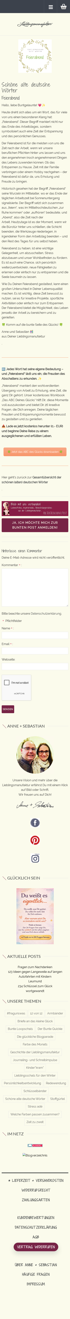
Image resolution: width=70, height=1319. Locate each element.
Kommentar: (12, 565)
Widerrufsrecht (36, 1190)
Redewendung (56, 1083)
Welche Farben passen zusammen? (35, 1114)
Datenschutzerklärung (46, 613)
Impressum (36, 1284)
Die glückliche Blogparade (35, 1036)
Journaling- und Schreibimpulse (35, 1060)
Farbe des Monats (35, 1044)
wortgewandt (35, 991)
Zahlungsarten (36, 1199)
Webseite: (8, 659)
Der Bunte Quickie (50, 1029)
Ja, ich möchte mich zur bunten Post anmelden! (35, 525)
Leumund (35, 981)
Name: (8, 628)
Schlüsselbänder (35, 1091)
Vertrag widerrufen (36, 1246)
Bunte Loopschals (20, 1029)
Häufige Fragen (35, 1274)
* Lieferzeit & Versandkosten (36, 1180)
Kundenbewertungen (36, 1217)
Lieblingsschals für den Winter (35, 1075)
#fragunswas (16, 1013)
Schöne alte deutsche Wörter (25, 1099)
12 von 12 (36, 1013)
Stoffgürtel (57, 1099)
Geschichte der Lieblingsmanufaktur (35, 1052)
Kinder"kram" (35, 1067)
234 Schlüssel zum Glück (35, 986)
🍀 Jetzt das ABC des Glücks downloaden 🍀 (35, 451)
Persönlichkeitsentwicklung (22, 1083)
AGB (36, 1236)
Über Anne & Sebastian (36, 1264)
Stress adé (35, 1106)
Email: (7, 644)
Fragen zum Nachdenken (35, 967)
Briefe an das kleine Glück (35, 1021)
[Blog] (35, 1155)
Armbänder (55, 1013)
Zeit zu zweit (35, 1122)
